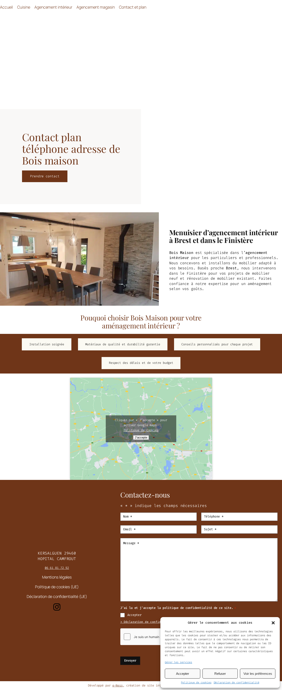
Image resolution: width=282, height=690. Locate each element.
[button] (273, 623)
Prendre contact (44, 176)
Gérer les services (178, 662)
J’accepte (141, 437)
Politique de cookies (196, 682)
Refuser (220, 673)
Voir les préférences (257, 673)
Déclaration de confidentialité (236, 682)
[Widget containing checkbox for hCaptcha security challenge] (153, 636)
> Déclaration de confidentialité (148, 622)
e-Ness (117, 685)
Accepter (182, 673)
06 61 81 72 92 (57, 568)
